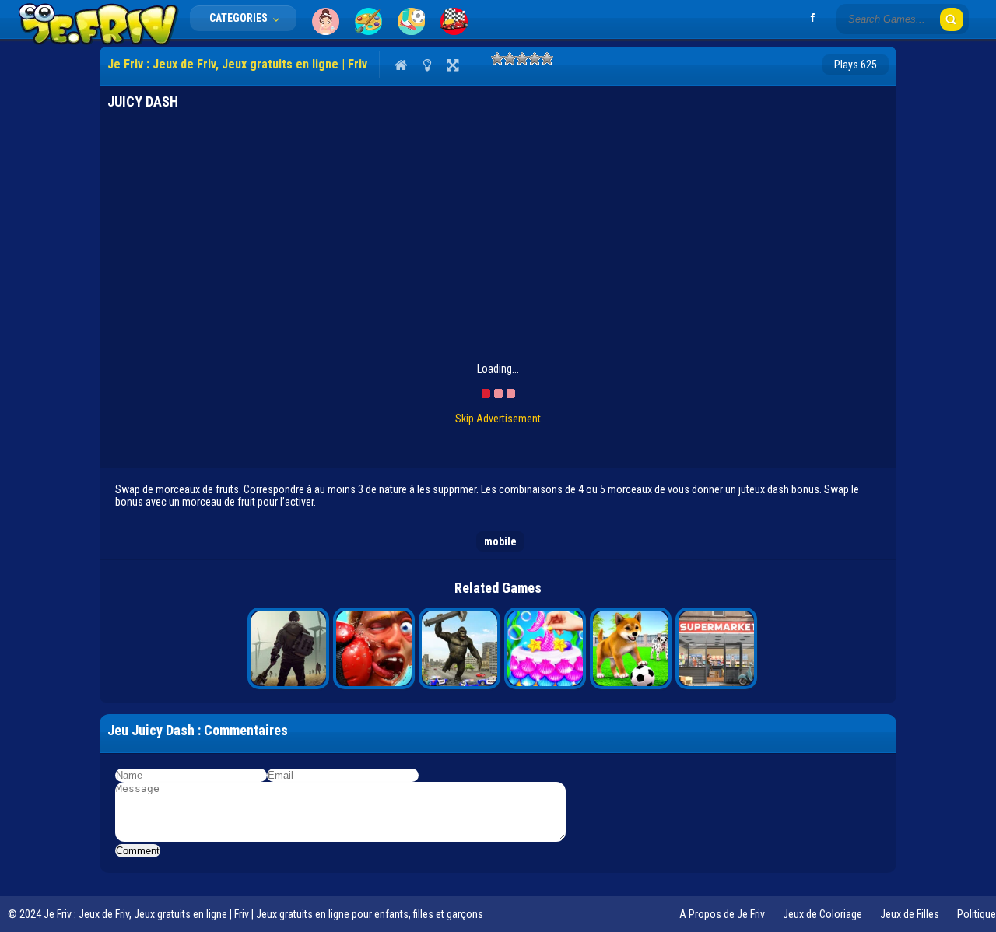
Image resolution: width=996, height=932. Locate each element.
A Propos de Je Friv (722, 914)
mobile (500, 541)
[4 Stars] (534, 58)
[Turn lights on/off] (427, 64)
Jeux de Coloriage (822, 914)
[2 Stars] (509, 58)
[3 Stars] (522, 58)
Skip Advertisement (498, 418)
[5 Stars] (547, 58)
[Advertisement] (498, 246)
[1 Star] (497, 58)
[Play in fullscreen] (452, 64)
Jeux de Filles (909, 914)
